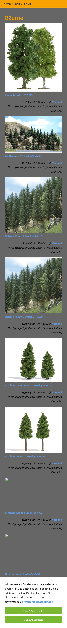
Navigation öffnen (17, 3)
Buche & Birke (19, 95)
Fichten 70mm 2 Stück (24, 316)
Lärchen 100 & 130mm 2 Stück (28, 385)
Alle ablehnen (33, 619)
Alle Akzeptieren (33, 610)
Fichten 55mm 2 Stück (24, 236)
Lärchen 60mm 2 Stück (24, 512)
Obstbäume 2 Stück (22, 574)
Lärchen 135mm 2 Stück (25, 456)
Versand (57, 102)
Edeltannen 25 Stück (23, 156)
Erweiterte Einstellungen (37, 601)
